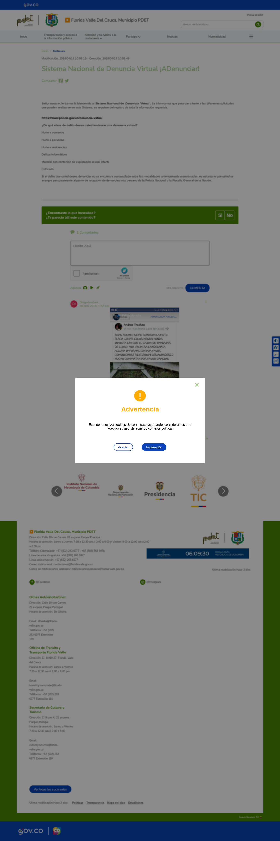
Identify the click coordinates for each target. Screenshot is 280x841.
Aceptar (123, 447)
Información (154, 447)
